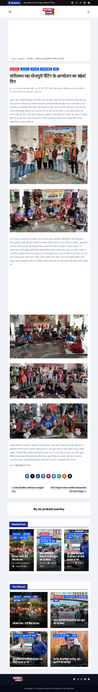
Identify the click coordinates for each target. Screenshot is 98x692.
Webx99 (70, 688)
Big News (14, 69)
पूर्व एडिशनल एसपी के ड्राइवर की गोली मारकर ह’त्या (75, 556)
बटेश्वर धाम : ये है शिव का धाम (20, 558)
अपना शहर (35, 69)
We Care (25, 69)
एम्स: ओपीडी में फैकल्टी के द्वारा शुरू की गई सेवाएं (48, 556)
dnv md (43, 563)
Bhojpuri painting (72, 88)
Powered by (58, 688)
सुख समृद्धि (23, 537)
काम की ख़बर (44, 541)
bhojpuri (59, 88)
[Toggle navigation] (10, 12)
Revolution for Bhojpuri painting (28, 92)
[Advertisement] (49, 39)
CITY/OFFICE (46, 537)
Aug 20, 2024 (21, 566)
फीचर (56, 69)
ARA (52, 88)
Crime (70, 534)
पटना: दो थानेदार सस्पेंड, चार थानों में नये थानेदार (66, 660)
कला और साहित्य (46, 69)
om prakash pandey (21, 88)
